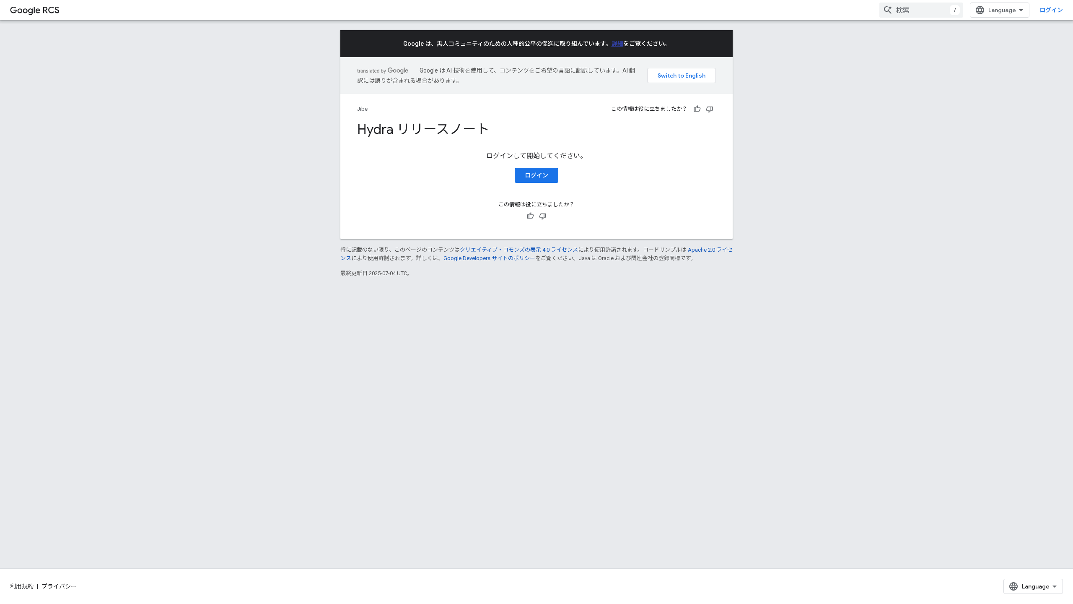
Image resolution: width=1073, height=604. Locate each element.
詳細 (617, 43)
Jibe (362, 109)
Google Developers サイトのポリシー (489, 258)
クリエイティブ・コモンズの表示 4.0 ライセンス (519, 250)
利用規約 (22, 586)
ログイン (1051, 10)
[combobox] (921, 10)
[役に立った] (697, 109)
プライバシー (59, 586)
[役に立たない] (709, 109)
